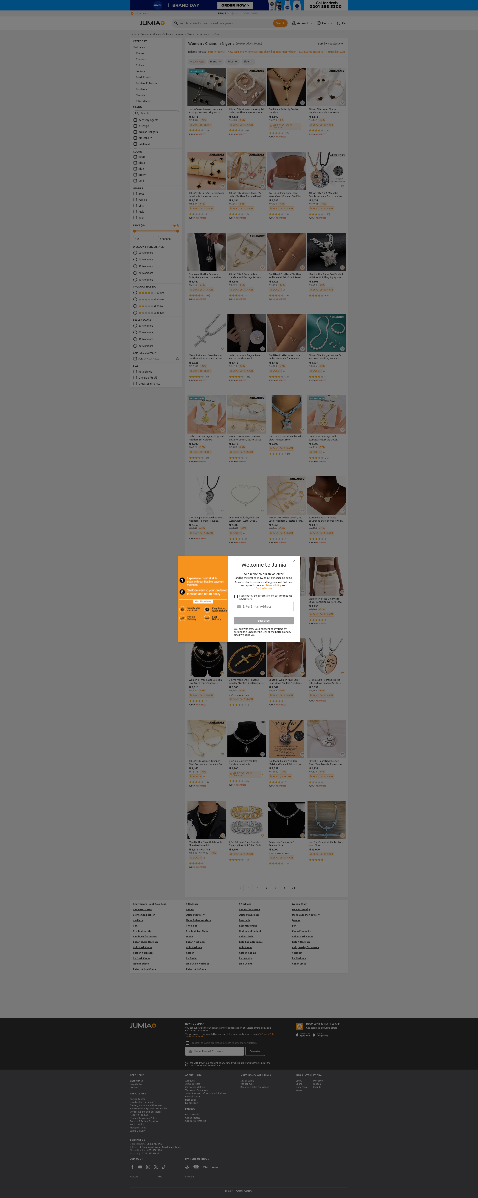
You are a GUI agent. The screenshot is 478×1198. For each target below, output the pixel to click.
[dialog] (239, 599)
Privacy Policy (273, 585)
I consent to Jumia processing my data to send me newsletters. (265, 597)
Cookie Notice (264, 588)
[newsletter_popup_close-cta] (294, 561)
